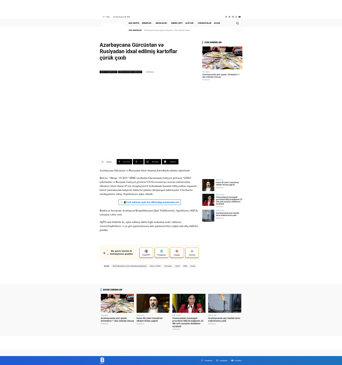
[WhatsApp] (236, 17)
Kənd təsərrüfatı (108, 72)
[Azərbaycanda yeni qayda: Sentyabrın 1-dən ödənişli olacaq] (222, 57)
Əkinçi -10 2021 (155, 266)
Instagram (224, 361)
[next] (239, 30)
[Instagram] (229, 17)
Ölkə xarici (220, 180)
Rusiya (193, 266)
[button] (237, 23)
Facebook (208, 361)
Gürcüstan (168, 266)
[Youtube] (239, 17)
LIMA (185, 266)
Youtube (238, 361)
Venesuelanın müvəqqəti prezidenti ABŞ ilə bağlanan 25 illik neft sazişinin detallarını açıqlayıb (229, 200)
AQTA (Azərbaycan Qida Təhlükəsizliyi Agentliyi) (129, 266)
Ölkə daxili (206, 72)
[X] (232, 17)
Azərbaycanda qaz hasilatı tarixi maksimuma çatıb (227, 214)
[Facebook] (226, 17)
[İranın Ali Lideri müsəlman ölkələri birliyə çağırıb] (208, 185)
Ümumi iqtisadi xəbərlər (130, 72)
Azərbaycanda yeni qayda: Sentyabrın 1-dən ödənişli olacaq (167, 30)
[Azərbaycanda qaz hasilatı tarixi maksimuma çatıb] (208, 216)
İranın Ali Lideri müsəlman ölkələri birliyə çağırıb (227, 183)
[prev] (235, 30)
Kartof (177, 266)
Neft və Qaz (220, 194)
